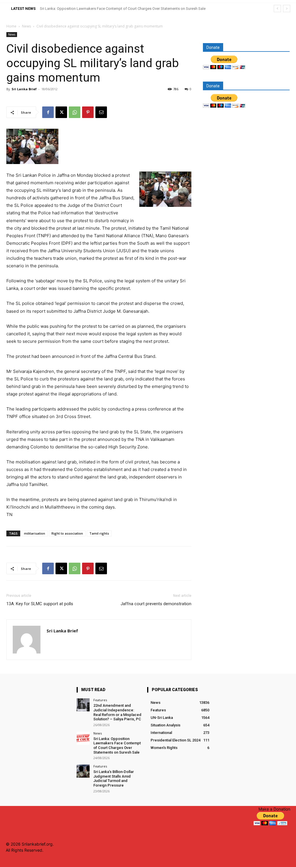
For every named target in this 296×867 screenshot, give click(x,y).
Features (100, 700)
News (26, 26)
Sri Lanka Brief (24, 89)
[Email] (101, 112)
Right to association (67, 533)
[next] (286, 8)
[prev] (277, 8)
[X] (61, 112)
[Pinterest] (88, 112)
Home (11, 26)
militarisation (34, 533)
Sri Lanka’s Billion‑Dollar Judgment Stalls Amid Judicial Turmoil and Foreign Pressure (113, 778)
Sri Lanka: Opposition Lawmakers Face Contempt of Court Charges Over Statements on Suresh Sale (123, 8)
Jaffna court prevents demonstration (156, 603)
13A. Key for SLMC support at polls (39, 603)
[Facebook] (48, 112)
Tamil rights (99, 533)
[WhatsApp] (74, 112)
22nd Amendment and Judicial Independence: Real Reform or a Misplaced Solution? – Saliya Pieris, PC (117, 712)
